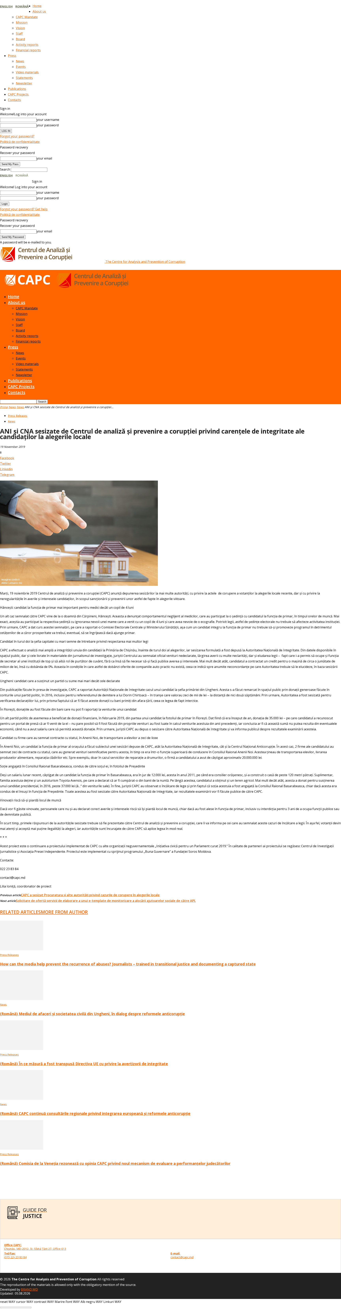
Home (37, 6)
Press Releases (17, 416)
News (20, 61)
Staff (19, 33)
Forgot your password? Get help (24, 209)
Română (22, 6)
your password (48, 125)
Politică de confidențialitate (20, 142)
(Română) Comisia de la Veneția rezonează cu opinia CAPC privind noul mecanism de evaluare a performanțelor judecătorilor (115, 1163)
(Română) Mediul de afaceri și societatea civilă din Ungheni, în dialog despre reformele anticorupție (92, 1013)
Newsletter (24, 83)
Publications (17, 89)
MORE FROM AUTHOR (64, 912)
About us (39, 11)
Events (21, 67)
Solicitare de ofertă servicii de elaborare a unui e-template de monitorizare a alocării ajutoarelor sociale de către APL (106, 901)
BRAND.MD (29, 1289)
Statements (24, 78)
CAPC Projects (18, 94)
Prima (4, 407)
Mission (21, 22)
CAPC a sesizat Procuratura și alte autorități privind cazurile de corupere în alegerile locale (90, 895)
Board (20, 39)
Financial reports (28, 50)
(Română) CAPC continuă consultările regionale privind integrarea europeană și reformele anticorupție (95, 1113)
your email (44, 158)
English (6, 6)
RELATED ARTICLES (20, 912)
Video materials (27, 72)
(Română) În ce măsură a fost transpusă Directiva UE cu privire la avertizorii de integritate (84, 1063)
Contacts (14, 100)
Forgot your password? (17, 136)
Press (12, 56)
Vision (20, 28)
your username (48, 119)
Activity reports (27, 44)
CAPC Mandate (27, 17)
